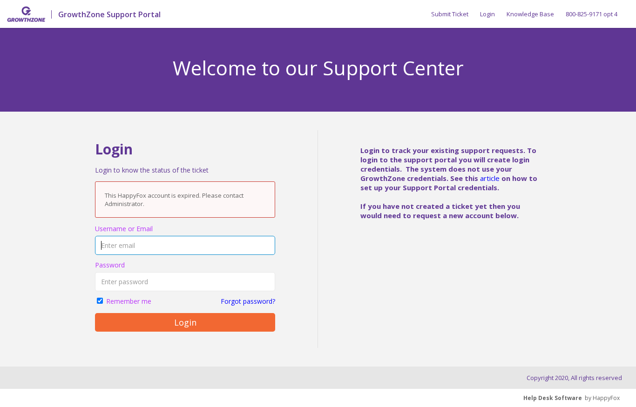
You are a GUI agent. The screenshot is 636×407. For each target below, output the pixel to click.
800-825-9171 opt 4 (591, 14)
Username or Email (124, 228)
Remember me (128, 301)
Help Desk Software (552, 398)
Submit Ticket (449, 14)
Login (487, 14)
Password (110, 264)
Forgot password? (248, 301)
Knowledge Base (530, 14)
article (490, 178)
